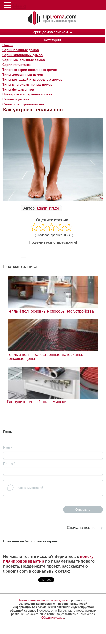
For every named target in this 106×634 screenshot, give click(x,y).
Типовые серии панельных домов (29, 70)
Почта (9, 464)
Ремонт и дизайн (15, 99)
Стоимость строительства (23, 104)
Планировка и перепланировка (27, 94)
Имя (7, 448)
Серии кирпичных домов (22, 55)
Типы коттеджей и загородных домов (32, 79)
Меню (19, 6)
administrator (47, 208)
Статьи (7, 45)
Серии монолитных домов (23, 60)
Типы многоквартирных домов (27, 84)
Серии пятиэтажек (16, 65)
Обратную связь (52, 617)
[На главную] (53, 18)
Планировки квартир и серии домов (43, 600)
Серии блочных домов (20, 50)
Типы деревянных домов (22, 74)
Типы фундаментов (18, 89)
